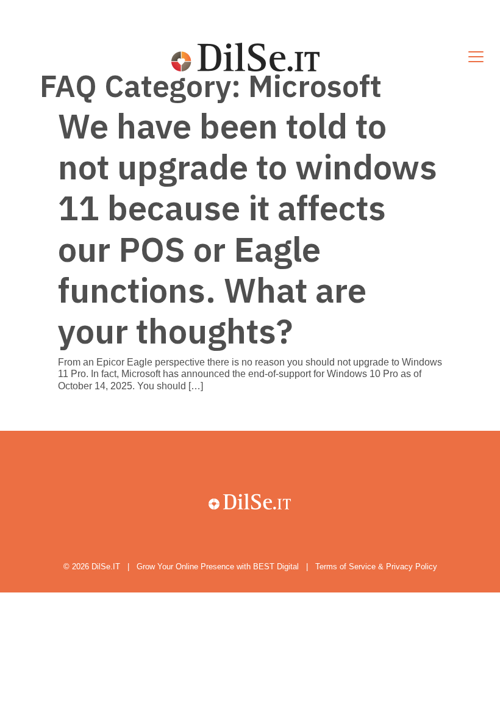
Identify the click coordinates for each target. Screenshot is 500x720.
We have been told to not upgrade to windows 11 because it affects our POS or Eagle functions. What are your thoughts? (247, 228)
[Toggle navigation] (476, 57)
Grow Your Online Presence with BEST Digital (218, 566)
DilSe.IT (105, 566)
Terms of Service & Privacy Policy (376, 566)
